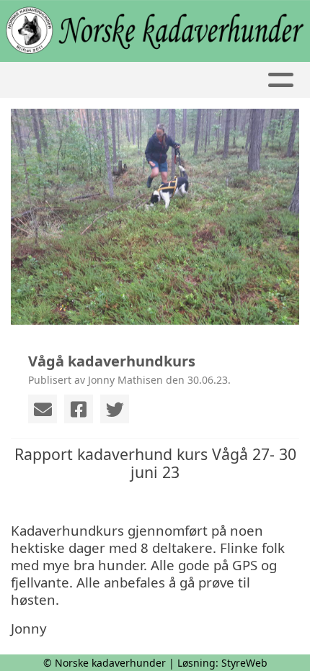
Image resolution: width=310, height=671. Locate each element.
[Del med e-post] (42, 409)
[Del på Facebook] (78, 409)
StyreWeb (244, 663)
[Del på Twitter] (114, 409)
